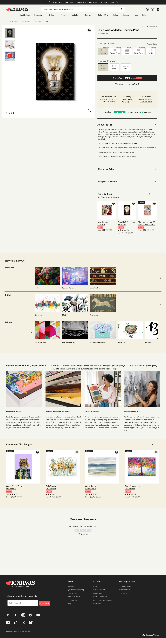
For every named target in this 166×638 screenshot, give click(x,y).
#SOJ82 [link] (48, 21)
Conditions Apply (146, 102)
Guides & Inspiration (100, 597)
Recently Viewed (152, 635)
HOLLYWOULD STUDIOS (146, 224)
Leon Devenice (130, 488)
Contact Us (97, 604)
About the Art (104, 124)
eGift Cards (123, 593)
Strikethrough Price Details (102, 600)
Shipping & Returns (107, 181)
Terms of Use (72, 600)
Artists (75, 15)
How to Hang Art (99, 590)
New (136, 15)
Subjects (38, 15)
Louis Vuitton (38, 21)
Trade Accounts (124, 590)
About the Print (105, 169)
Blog (69, 604)
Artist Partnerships (74, 597)
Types (63, 15)
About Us (71, 586)
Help (95, 586)
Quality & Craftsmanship (76, 590)
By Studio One (102, 34)
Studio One (101, 224)
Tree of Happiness (132, 486)
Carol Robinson (51, 488)
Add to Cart (127, 78)
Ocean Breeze (91, 486)
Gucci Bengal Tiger (14, 486)
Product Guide (152, 44)
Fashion (14, 21)
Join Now (44, 603)
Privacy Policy (72, 593)
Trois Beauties (51, 486)
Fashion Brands (25, 21)
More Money (102, 222)
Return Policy (98, 593)
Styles (51, 15)
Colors (115, 15)
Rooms (87, 15)
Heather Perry (11, 488)
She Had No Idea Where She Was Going (147, 222)
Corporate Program (125, 586)
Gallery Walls (102, 15)
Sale (144, 15)
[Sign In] (152, 9)
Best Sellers (25, 15)
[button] (103, 51)
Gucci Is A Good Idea (126, 222)
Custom (126, 15)
